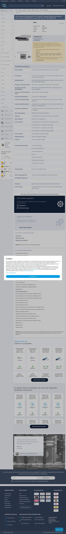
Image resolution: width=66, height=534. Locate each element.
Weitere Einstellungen (11, 273)
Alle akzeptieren (33, 276)
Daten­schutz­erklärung (28, 270)
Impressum (35, 269)
